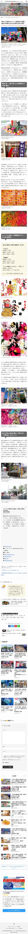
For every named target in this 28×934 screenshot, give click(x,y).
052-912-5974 (8, 546)
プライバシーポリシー (12, 926)
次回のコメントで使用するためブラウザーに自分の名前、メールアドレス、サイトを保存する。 (14, 757)
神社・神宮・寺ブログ (7, 11)
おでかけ (21, 615)
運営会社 (20, 928)
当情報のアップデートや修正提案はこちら (10, 570)
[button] (26, 1)
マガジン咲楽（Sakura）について (12, 928)
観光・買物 (14, 11)
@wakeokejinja (8, 560)
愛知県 (7, 615)
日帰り (7, 617)
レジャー (16, 615)
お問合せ (18, 926)
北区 (5, 619)
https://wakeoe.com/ (9, 554)
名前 (3, 746)
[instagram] (14, 924)
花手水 (18, 617)
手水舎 (22, 617)
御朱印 (14, 617)
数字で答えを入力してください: (14, 759)
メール (4, 751)
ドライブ (3, 617)
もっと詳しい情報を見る (14, 910)
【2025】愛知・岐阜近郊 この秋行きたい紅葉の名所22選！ (18, 603)
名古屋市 (11, 615)
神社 (4, 615)
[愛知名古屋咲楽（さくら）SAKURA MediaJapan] (14, 1)
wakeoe (6, 558)
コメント (4, 730)
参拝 (2, 619)
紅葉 (11, 617)
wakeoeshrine (7, 556)
